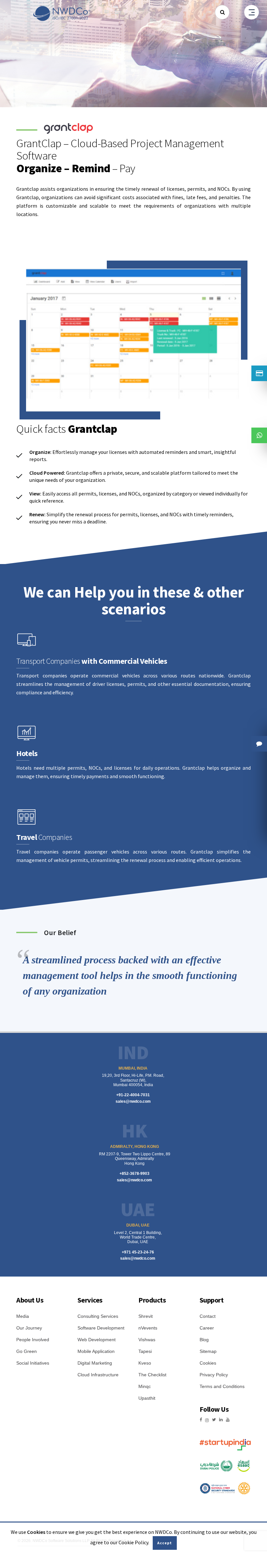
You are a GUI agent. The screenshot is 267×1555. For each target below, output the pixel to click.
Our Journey (29, 1327)
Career (207, 1327)
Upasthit (146, 1398)
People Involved (32, 1339)
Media (22, 1316)
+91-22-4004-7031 (133, 1095)
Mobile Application (96, 1351)
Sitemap (208, 1351)
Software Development (100, 1327)
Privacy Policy (214, 1374)
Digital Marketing (94, 1363)
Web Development (96, 1339)
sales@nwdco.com (133, 1101)
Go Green (26, 1351)
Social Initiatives (32, 1363)
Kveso (144, 1363)
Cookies (208, 1363)
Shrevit (145, 1316)
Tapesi (145, 1351)
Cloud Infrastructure (98, 1374)
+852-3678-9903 (134, 1173)
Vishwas (146, 1339)
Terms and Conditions (222, 1386)
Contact (208, 1316)
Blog (204, 1339)
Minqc (144, 1386)
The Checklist (152, 1374)
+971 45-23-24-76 (138, 1252)
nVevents (147, 1327)
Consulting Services (97, 1316)
